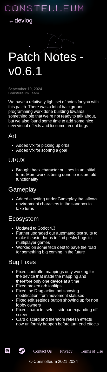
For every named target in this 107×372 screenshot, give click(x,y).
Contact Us (42, 351)
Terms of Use (92, 351)
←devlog (20, 20)
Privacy (66, 351)
